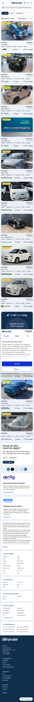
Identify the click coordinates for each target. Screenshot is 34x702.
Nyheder (4, 662)
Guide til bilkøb (6, 665)
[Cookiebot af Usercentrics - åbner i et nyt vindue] (25, 331)
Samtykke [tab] (6, 336)
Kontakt (4, 692)
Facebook (5, 687)
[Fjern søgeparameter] (23, 13)
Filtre (6, 13)
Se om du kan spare (8, 492)
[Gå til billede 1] (15, 70)
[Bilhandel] (17, 3)
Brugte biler (5, 660)
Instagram (5, 689)
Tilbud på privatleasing (8, 667)
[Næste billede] (30, 30)
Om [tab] (28, 336)
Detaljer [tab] (17, 336)
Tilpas (16, 369)
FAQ (3, 673)
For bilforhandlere (6, 676)
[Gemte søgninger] (24, 2)
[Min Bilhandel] (31, 2)
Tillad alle (17, 364)
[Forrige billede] (3, 30)
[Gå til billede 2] (16, 70)
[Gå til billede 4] (18, 70)
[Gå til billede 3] (17, 70)
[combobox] (25, 18)
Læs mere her (7, 517)
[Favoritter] (27, 2)
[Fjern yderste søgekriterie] (13, 13)
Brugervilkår (5, 680)
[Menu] (3, 2)
